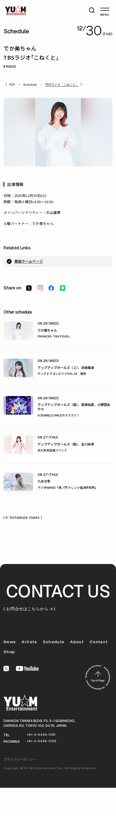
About (77, 641)
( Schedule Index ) (23, 517)
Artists (29, 641)
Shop (9, 651)
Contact (99, 641)
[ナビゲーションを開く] (105, 9)
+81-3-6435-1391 (41, 734)
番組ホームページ (28, 261)
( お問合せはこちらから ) (29, 609)
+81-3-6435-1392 (42, 741)
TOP (12, 84)
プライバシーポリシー (20, 759)
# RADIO (10, 66)
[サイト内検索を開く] (93, 10)
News (10, 641)
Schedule (30, 84)
